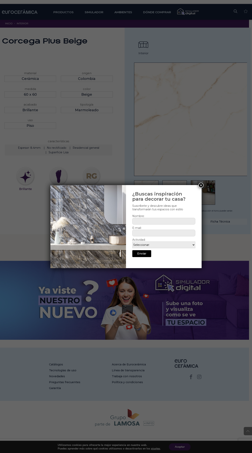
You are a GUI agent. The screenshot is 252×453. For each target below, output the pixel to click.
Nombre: (138, 216)
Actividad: (138, 239)
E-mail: (137, 228)
